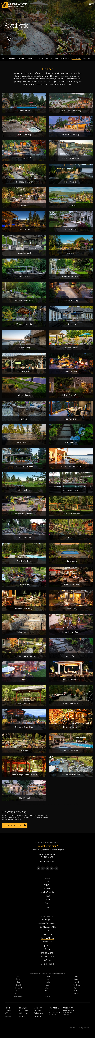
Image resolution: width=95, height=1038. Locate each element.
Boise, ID (7, 1008)
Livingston (47, 988)
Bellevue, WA (23, 1008)
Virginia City (76, 988)
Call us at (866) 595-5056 (47, 861)
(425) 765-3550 (22, 1016)
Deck (64, 804)
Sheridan (47, 997)
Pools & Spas (86, 58)
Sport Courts (47, 945)
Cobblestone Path (20, 804)
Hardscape (43, 804)
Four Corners (18, 994)
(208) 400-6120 (8, 1016)
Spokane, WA (38, 1008)
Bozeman (18, 979)
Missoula (47, 991)
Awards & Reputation (47, 892)
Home (47, 881)
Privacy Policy (80, 1028)
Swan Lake (76, 979)
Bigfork (18, 976)
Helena (47, 979)
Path (48, 804)
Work (4, 58)
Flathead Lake (18, 991)
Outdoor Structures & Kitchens (44, 58)
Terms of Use (73, 1028)
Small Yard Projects (47, 956)
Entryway (59, 804)
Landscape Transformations (25, 58)
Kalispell (47, 985)
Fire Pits (56, 58)
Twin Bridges (77, 985)
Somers (76, 976)
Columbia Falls (18, 988)
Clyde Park (18, 985)
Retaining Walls (12, 58)
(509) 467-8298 (37, 1016)
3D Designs (47, 960)
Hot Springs (47, 982)
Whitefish (76, 994)
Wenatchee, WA (68, 1008)
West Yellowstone (76, 991)
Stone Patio (53, 804)
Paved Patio (69, 804)
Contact (47, 903)
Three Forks (76, 982)
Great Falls (47, 976)
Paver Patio (76, 804)
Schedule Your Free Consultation (13, 825)
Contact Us (46, 856)
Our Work (47, 884)
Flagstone (28, 804)
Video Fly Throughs (47, 963)
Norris (47, 994)
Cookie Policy (87, 1028)
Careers (47, 899)
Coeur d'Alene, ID (54, 1008)
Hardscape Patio (36, 804)
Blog (47, 906)
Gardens (47, 949)
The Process (47, 888)
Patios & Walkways (76, 58)
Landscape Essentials (48, 952)
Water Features (64, 58)
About (48, 895)
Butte (18, 982)
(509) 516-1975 (67, 1015)
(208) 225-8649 (52, 1015)
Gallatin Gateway (18, 997)
